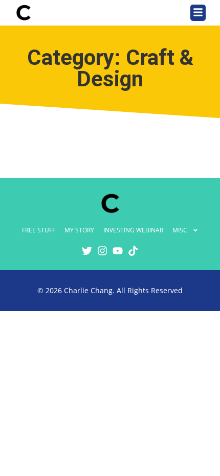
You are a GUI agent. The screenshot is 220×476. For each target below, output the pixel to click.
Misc (179, 230)
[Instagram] (102, 251)
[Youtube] (118, 251)
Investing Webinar (133, 230)
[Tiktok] (133, 251)
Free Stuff (38, 230)
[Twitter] (87, 251)
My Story (79, 230)
